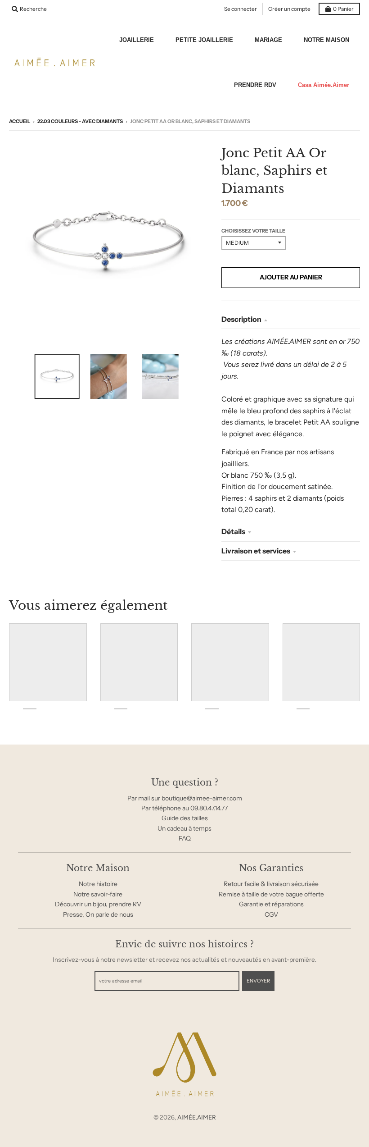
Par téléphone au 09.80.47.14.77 (184, 808)
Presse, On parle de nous (98, 914)
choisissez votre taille (253, 231)
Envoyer (258, 981)
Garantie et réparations (271, 904)
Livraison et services (255, 550)
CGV (271, 914)
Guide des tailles (185, 818)
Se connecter (240, 8)
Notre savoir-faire (97, 894)
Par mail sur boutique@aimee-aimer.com (184, 798)
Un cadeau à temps (185, 828)
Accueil (19, 121)
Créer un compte (289, 8)
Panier (343, 8)
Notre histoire (98, 884)
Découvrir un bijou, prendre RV (98, 904)
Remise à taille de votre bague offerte (271, 894)
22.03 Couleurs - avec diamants (80, 121)
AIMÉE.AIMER (196, 1117)
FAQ (185, 838)
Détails (233, 531)
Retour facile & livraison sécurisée (271, 884)
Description (241, 319)
